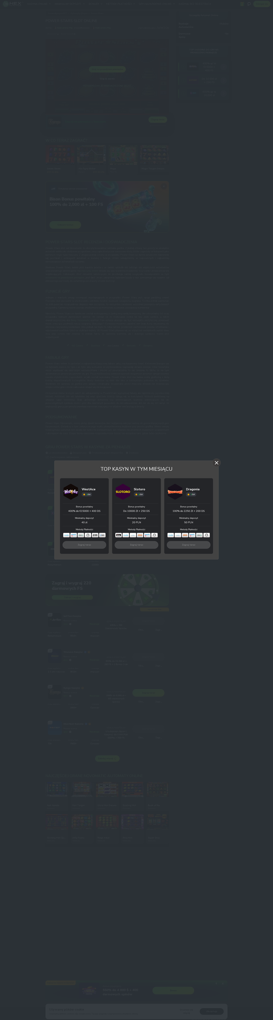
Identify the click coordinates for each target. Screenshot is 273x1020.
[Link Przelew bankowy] (95, 535)
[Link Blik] (118, 535)
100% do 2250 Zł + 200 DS (189, 511)
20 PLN (136, 522)
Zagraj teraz (84, 544)
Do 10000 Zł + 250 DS (136, 511)
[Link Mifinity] (133, 535)
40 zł (84, 522)
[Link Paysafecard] (73, 535)
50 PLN (188, 522)
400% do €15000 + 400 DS (84, 511)
